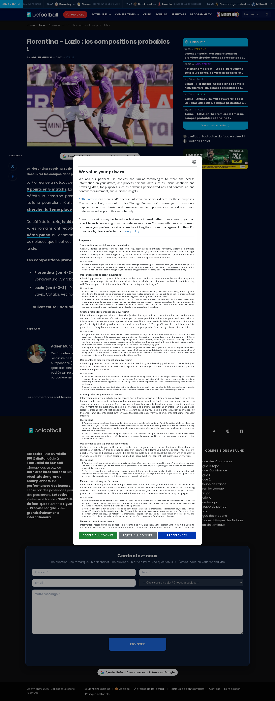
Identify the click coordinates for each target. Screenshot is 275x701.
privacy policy (130, 231)
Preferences (177, 535)
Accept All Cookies (98, 535)
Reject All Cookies (137, 535)
